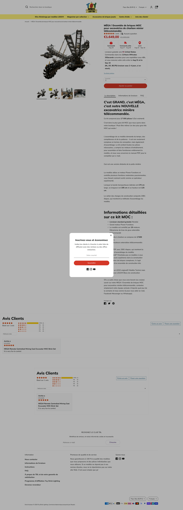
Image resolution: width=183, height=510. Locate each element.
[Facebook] (88, 269)
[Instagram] (91, 269)
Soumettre (92, 263)
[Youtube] (94, 269)
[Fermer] (111, 235)
